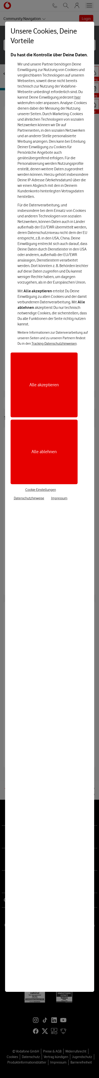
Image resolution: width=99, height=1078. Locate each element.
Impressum (59, 498)
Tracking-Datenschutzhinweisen (54, 343)
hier (77, 97)
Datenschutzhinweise (29, 498)
